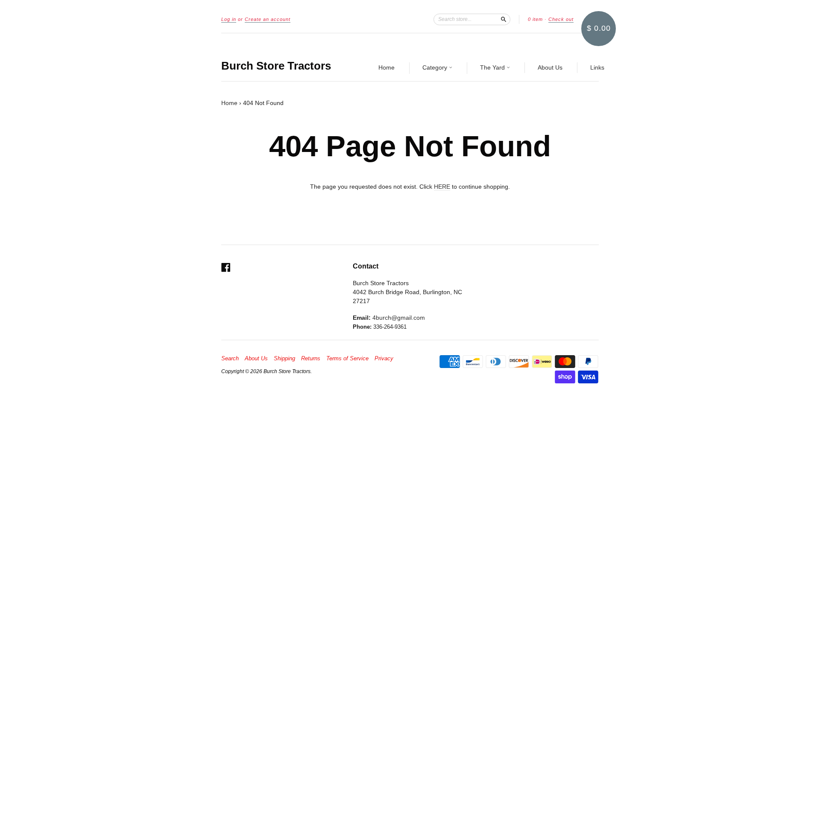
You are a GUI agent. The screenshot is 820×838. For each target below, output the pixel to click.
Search (230, 359)
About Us (550, 67)
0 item (535, 19)
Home (386, 67)
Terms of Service (347, 359)
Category (435, 67)
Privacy (384, 359)
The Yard (493, 67)
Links (597, 67)
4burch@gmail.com (398, 317)
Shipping (284, 359)
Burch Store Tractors (276, 65)
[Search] (503, 19)
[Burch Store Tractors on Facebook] (226, 267)
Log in (228, 19)
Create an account (267, 19)
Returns (310, 359)
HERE (442, 186)
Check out (561, 19)
